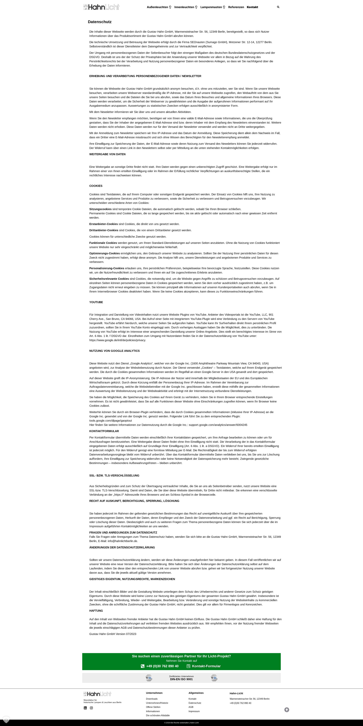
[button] (159, 7)
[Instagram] (91, 708)
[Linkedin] (85, 708)
